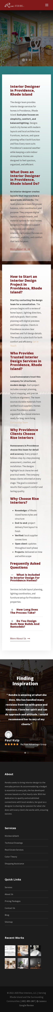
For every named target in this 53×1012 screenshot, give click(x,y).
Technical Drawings (14, 842)
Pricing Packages (13, 901)
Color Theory (11, 856)
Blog (7, 915)
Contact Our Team (19, 422)
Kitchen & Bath (12, 836)
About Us (9, 894)
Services (8, 887)
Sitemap (9, 921)
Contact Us (10, 908)
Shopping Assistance (14, 863)
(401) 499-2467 (28, 1001)
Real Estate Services (14, 849)
